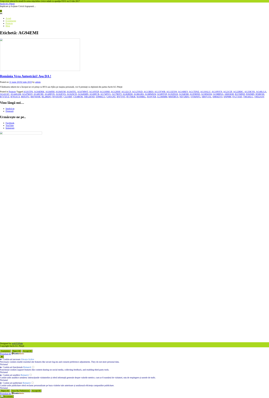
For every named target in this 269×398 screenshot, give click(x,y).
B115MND (240, 94)
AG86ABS (139, 94)
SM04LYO (217, 96)
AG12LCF (126, 91)
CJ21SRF (67, 96)
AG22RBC (238, 91)
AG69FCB (94, 94)
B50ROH (260, 94)
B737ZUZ (4, 96)
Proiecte (9, 23)
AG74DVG (105, 94)
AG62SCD (72, 94)
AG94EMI (184, 94)
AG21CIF (227, 91)
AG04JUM (60, 91)
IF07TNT (121, 96)
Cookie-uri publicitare (12, 383)
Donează (9, 111)
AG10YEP (94, 91)
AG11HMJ (105, 91)
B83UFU (25, 96)
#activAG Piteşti (7, 4)
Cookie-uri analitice (11, 375)
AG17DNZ (194, 91)
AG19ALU (205, 91)
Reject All (16, 351)
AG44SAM (16, 94)
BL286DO (46, 96)
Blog (8, 26)
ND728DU (184, 96)
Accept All (27, 351)
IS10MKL (141, 96)
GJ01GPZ (111, 96)
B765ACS (15, 96)
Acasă (8, 18)
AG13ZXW (171, 91)
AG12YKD (137, 91)
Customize (5, 351)
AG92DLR (173, 94)
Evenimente (11, 21)
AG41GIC (5, 94)
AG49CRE (38, 94)
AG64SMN (83, 94)
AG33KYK (249, 91)
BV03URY (57, 96)
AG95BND (195, 94)
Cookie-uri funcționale (13, 367)
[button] (1, 11)
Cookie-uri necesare (11, 359)
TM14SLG (248, 96)
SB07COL (206, 96)
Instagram (10, 128)
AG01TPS (28, 91)
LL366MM (162, 96)
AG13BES (148, 91)
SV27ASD (237, 96)
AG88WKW (150, 94)
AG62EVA (61, 94)
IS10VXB (151, 96)
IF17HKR (130, 96)
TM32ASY (259, 96)
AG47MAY (27, 94)
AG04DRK (39, 91)
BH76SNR (35, 96)
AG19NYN (217, 91)
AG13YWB (159, 91)
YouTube (10, 125)
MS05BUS (173, 96)
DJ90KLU (100, 96)
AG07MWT (82, 91)
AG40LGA (261, 91)
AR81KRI (229, 94)
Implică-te (10, 108)
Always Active (27, 359)
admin (38, 82)
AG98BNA (218, 94)
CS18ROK (78, 96)
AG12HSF (115, 91)
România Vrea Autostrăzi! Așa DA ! (25, 76)
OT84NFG (196, 96)
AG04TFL (71, 91)
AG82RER (128, 94)
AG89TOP (162, 94)
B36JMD (250, 94)
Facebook (10, 123)
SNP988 (227, 96)
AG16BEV (183, 91)
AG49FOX (50, 94)
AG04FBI (50, 91)
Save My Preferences (20, 391)
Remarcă (27, 367)
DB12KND (89, 96)
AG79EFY (117, 94)
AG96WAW (206, 94)
